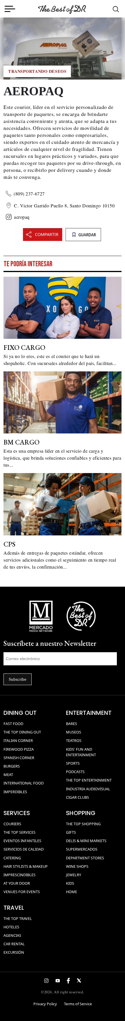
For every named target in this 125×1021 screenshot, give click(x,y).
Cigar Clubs (77, 797)
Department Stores (85, 857)
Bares (71, 723)
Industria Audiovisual (88, 788)
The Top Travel (17, 918)
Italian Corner (18, 740)
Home (71, 891)
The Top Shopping (83, 823)
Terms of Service (78, 1003)
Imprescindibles (19, 874)
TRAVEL (13, 907)
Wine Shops (77, 866)
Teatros (73, 740)
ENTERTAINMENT (89, 712)
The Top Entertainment (89, 780)
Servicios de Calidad (23, 849)
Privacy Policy (45, 1003)
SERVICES (16, 813)
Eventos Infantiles (22, 840)
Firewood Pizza (18, 749)
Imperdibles (15, 791)
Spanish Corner (18, 757)
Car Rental (14, 943)
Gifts (71, 832)
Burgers (11, 766)
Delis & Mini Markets (86, 840)
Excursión (13, 952)
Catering (12, 857)
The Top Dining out (22, 732)
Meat (8, 774)
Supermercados (81, 849)
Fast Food (13, 723)
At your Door (16, 883)
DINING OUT (20, 712)
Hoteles (11, 927)
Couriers (12, 823)
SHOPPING (80, 813)
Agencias (12, 935)
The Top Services (19, 832)
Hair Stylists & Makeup (25, 866)
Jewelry (73, 874)
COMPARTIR (46, 234)
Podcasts (75, 771)
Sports (73, 763)
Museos (73, 732)
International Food (23, 783)
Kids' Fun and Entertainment (81, 752)
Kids (70, 883)
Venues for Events (21, 891)
